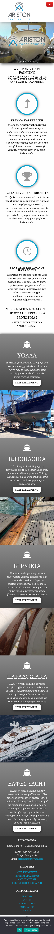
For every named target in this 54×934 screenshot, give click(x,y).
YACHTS (27, 900)
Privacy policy (31, 930)
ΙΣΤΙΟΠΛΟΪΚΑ (27, 907)
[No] (50, 925)
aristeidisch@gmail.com (30, 858)
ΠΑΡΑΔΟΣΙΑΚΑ (27, 903)
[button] (20, 61)
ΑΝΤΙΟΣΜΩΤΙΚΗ (27, 879)
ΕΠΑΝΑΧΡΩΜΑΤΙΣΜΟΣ (27, 875)
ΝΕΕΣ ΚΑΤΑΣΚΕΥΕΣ (27, 872)
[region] (27, 42)
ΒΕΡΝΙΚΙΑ (27, 896)
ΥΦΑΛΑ (27, 910)
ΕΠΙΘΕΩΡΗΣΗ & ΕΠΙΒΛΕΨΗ (27, 882)
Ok (19, 930)
